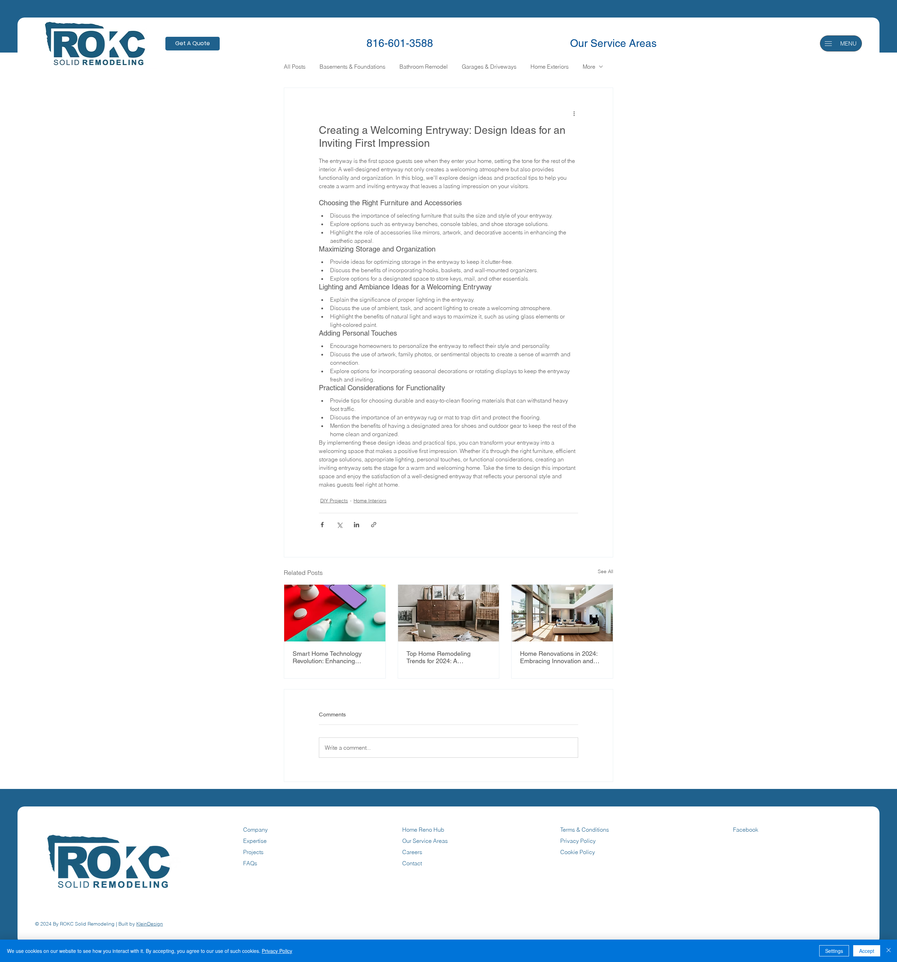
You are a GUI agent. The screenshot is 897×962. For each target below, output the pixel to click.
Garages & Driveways (489, 66)
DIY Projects (334, 500)
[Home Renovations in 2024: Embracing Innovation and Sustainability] (562, 613)
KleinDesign (149, 924)
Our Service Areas (613, 43)
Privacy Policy (578, 840)
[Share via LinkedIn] (356, 524)
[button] (828, 43)
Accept (866, 950)
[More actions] (574, 113)
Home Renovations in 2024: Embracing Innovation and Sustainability (558, 657)
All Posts (295, 66)
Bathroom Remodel (423, 66)
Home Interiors (370, 500)
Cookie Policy (577, 852)
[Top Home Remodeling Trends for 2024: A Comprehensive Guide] (448, 613)
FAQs (250, 863)
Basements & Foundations (352, 66)
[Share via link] (373, 524)
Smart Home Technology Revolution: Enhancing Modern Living (327, 657)
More (589, 66)
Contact (412, 863)
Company (255, 829)
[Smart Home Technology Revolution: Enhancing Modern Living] (334, 613)
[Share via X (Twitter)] (339, 524)
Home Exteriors (549, 66)
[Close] (888, 950)
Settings (834, 950)
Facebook (745, 829)
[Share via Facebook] (322, 524)
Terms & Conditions (585, 829)
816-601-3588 (400, 43)
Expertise (255, 840)
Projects (253, 852)
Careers (412, 852)
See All (605, 571)
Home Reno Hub (423, 829)
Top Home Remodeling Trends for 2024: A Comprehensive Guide (438, 657)
